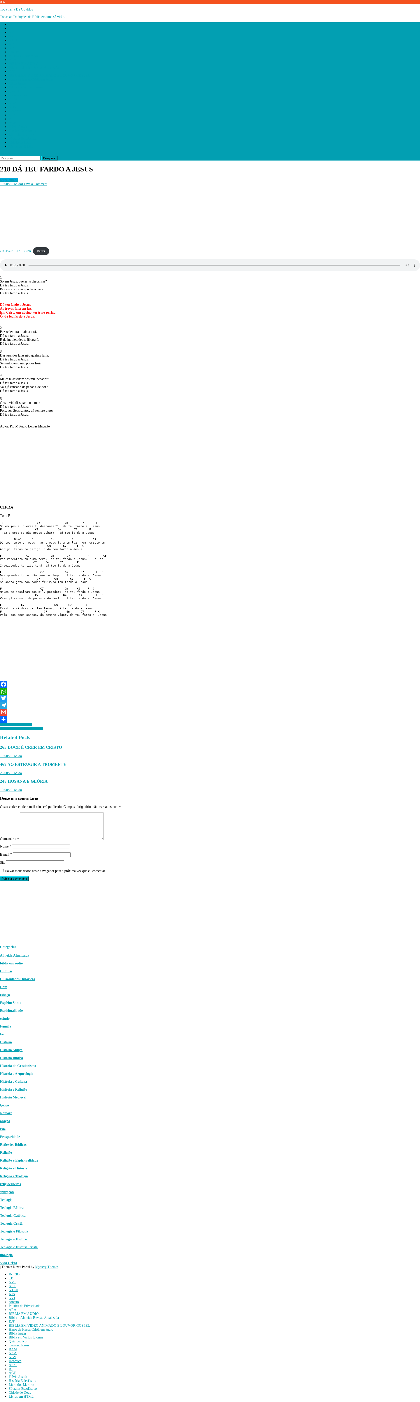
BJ (10, 119)
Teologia (6, 1200)
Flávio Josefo (18, 127)
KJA (12, 44)
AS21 (13, 115)
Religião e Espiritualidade (19, 1160)
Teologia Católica (13, 1215)
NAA (13, 103)
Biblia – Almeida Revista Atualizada (34, 67)
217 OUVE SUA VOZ (16, 724)
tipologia (6, 1255)
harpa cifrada (9, 180)
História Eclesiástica (23, 130)
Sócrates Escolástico (23, 138)
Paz (2, 1129)
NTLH (13, 40)
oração (5, 1121)
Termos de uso (19, 95)
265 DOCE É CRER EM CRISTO (31, 747)
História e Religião (13, 1089)
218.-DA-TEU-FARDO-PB (15, 251)
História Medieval (13, 1097)
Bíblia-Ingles (17, 83)
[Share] (210, 719)
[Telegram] (210, 705)
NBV (12, 107)
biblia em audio (11, 963)
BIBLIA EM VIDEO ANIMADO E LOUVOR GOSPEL (49, 75)
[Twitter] (210, 698)
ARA (12, 60)
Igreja (4, 1105)
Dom (3, 987)
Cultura (6, 971)
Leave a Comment (34, 184)
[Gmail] (210, 712)
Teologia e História (14, 1239)
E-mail (6, 854)
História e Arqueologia (16, 1073)
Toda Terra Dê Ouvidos (16, 9)
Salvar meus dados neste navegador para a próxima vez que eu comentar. (55, 871)
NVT (12, 32)
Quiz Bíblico (17, 91)
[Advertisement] (131, 216)
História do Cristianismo (18, 1066)
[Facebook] (210, 684)
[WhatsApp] (210, 691)
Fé (2, 1034)
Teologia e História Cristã (19, 1247)
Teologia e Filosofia (14, 1231)
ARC (12, 36)
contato (14, 52)
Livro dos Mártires (21, 134)
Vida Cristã (8, 1263)
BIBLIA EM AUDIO (24, 63)
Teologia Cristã (11, 1223)
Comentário (9, 838)
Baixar (41, 251)
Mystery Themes (46, 1267)
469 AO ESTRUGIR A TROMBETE (33, 764)
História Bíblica (11, 1058)
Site (2, 862)
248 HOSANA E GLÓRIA (24, 781)
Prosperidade (10, 1137)
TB (11, 28)
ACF (12, 123)
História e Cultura (13, 1081)
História (6, 1042)
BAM (13, 99)
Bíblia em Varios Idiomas (26, 87)
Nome (5, 846)
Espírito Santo (10, 1003)
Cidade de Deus (20, 142)
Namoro (6, 1113)
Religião (6, 1152)
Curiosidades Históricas (17, 979)
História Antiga (11, 1050)
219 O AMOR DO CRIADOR (21, 728)
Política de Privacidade (24, 56)
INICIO (14, 24)
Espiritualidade (11, 1010)
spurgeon (7, 1192)
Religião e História (13, 1168)
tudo (19, 184)
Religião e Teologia (14, 1176)
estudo (5, 1018)
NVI (12, 48)
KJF (12, 71)
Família (5, 1026)
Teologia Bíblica (12, 1208)
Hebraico (15, 111)
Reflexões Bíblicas (13, 1144)
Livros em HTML (21, 146)
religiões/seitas (10, 1184)
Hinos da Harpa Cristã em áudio (31, 79)
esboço (5, 995)
